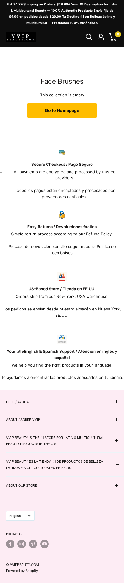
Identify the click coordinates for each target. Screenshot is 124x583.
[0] (113, 37)
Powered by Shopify (22, 571)
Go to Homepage (62, 110)
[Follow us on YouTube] (44, 544)
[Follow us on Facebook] (10, 544)
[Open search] (89, 37)
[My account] (101, 37)
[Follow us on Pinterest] (33, 544)
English (15, 516)
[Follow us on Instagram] (21, 544)
